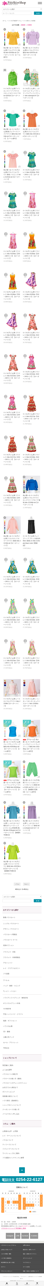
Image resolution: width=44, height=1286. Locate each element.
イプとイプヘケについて (10, 1149)
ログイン (3, 1266)
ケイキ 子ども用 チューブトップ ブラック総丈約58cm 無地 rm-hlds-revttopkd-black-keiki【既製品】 (31, 540)
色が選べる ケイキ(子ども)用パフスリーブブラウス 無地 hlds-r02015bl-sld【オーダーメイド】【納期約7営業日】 (12, 866)
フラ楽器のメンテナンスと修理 (13, 1158)
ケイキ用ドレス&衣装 (29, 20)
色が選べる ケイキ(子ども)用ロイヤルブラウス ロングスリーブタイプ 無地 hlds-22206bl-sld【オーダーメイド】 (31, 500)
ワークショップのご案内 (10, 1153)
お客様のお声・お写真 (10, 1131)
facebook (25, 1236)
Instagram (10, 1236)
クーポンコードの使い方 (10, 1109)
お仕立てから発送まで (10, 1087)
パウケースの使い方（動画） (12, 1078)
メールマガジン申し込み (10, 1114)
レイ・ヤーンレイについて (11, 1136)
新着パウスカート (9, 917)
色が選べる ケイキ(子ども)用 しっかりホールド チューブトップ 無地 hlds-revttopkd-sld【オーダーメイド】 (31, 825)
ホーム (4, 20)
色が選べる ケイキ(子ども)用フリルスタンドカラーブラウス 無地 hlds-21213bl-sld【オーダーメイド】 (12, 540)
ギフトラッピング (8, 1092)
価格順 (23, 25)
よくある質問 (7, 1070)
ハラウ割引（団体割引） (10, 1100)
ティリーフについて (9, 1144)
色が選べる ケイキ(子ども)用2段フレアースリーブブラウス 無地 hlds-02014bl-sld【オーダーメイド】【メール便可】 (12, 133)
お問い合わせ (26, 1245)
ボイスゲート (25, 1226)
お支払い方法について (6, 1249)
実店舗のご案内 (7, 1065)
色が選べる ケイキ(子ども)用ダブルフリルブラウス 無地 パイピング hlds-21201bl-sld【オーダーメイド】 (11, 174)
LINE (17, 1236)
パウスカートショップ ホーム (8, 1245)
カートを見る (26, 1266)
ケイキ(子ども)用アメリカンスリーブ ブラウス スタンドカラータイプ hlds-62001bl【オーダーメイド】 (11, 93)
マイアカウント (27, 1262)
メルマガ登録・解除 (6, 1253)
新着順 (29, 25)
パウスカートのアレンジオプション (14, 1083)
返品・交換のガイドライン (30, 1253)
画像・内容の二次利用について (31, 1271)
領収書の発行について (10, 1096)
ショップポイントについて (11, 1105)
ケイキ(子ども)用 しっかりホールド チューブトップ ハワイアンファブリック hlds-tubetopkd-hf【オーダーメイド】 (31, 93)
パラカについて (7, 1140)
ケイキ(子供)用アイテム (15, 20)
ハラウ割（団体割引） (6, 1258)
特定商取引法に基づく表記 (8, 1262)
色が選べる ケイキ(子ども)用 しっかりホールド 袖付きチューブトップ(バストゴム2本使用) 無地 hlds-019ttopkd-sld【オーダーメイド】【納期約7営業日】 (12, 828)
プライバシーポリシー (6, 1271)
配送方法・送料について (29, 1249)
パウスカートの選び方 (10, 1074)
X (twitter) (34, 1236)
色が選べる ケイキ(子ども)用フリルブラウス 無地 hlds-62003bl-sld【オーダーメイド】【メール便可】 (11, 52)
